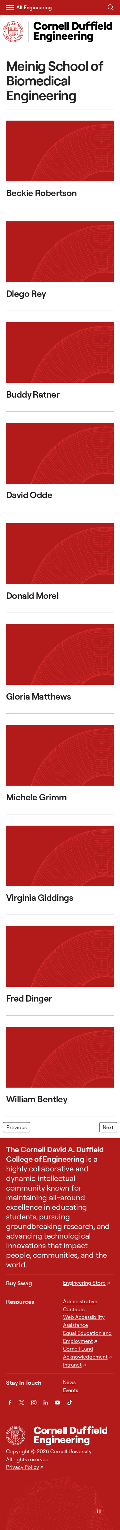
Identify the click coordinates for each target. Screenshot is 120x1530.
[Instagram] (33, 1402)
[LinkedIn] (45, 1402)
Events (70, 1390)
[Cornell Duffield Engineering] (71, 1435)
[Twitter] (21, 1402)
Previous (16, 1127)
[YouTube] (57, 1402)
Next (108, 1127)
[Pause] (99, 1511)
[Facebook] (9, 1402)
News (69, 1382)
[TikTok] (69, 1402)
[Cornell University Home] (15, 1435)
